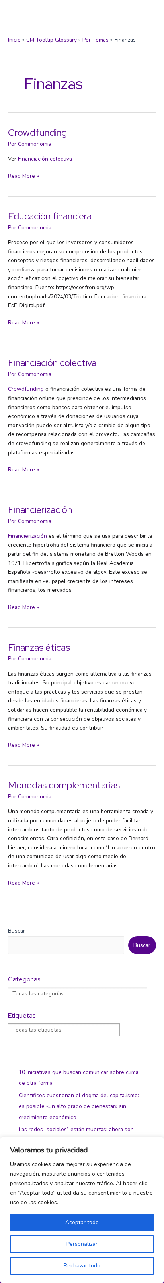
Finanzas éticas (39, 647)
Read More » (23, 176)
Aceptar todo (82, 1222)
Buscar (16, 931)
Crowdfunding (37, 132)
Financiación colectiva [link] (45, 159)
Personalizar (82, 1244)
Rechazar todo (82, 1265)
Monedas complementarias (64, 785)
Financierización (40, 509)
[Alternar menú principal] (16, 16)
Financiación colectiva (52, 362)
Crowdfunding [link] (26, 389)
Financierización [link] (27, 536)
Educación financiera (50, 216)
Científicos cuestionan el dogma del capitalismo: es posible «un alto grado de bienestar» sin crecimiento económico (79, 1106)
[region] (82, 1210)
